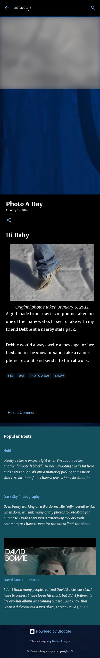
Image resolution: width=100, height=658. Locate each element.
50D (21, 375)
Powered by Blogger (53, 631)
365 (10, 375)
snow (59, 375)
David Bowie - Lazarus (21, 580)
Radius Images (61, 641)
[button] (9, 220)
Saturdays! (23, 8)
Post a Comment (22, 412)
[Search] (93, 8)
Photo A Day (40, 375)
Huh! (7, 451)
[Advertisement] (50, 142)
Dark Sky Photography (22, 497)
